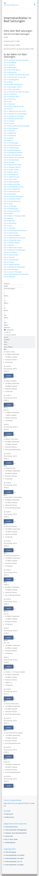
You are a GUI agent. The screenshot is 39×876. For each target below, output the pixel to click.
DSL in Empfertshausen (12, 191)
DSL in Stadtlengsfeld (11, 80)
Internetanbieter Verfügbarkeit (16, 830)
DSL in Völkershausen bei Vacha (15, 111)
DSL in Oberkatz (9, 257)
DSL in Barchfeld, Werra (12, 70)
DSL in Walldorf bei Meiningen (14, 267)
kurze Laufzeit (11, 335)
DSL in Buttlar (8, 218)
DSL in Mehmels (9, 221)
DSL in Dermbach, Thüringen (14, 116)
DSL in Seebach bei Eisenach (14, 157)
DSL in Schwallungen (11, 143)
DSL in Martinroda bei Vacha (14, 106)
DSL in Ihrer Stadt (11, 839)
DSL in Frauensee (10, 99)
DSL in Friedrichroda (11, 255)
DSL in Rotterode (9, 277)
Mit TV (8, 332)
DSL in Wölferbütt (10, 133)
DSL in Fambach (9, 121)
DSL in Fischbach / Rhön (12, 199)
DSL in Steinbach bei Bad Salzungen (16, 92)
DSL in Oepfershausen (11, 177)
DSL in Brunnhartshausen (13, 155)
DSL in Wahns (8, 213)
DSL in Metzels (9, 245)
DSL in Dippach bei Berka (12, 165)
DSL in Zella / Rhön (10, 179)
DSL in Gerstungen (10, 206)
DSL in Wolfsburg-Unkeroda (13, 118)
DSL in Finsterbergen (11, 269)
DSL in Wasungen (10, 194)
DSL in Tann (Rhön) (10, 252)
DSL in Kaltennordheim (12, 211)
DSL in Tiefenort (9, 65)
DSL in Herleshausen (11, 233)
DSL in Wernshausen (11, 128)
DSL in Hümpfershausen (12, 150)
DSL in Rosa (8, 101)
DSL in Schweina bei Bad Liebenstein (16, 75)
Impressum (9, 814)
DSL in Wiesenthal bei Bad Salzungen (17, 126)
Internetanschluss (11, 827)
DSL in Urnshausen (10, 94)
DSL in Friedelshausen (11, 148)
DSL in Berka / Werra (11, 172)
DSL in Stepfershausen (12, 264)
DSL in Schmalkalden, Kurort (14, 187)
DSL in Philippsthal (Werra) (13, 152)
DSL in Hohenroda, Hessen (13, 248)
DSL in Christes (9, 262)
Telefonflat (10, 330)
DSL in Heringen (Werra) (12, 167)
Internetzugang (10, 852)
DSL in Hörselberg (10, 223)
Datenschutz (9, 817)
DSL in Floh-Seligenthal (12, 189)
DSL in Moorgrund (10, 72)
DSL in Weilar (8, 82)
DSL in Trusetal (9, 123)
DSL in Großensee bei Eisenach (14, 238)
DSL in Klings (8, 204)
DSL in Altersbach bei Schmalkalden (16, 274)
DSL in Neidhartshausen (12, 145)
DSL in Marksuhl (9, 104)
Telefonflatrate (10, 842)
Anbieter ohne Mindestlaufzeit (16, 833)
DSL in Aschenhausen (11, 260)
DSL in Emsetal (9, 162)
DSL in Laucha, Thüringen (13, 272)
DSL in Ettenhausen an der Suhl (15, 77)
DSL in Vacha (8, 140)
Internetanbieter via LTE (13, 862)
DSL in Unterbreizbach (11, 160)
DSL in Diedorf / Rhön (11, 170)
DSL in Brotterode (10, 136)
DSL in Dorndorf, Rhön (11, 97)
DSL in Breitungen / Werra (13, 87)
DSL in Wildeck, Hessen (12, 243)
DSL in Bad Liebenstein (12, 89)
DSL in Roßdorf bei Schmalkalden (15, 114)
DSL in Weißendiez (10, 67)
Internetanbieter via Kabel (14, 865)
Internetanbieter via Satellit (14, 855)
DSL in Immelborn (10, 63)
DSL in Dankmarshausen (12, 201)
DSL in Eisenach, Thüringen (13, 196)
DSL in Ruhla (8, 109)
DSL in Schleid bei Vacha (12, 240)
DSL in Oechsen (9, 131)
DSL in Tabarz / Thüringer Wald (14, 216)
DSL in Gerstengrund (11, 174)
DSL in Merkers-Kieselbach (13, 84)
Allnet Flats (9, 836)
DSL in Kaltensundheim (12, 235)
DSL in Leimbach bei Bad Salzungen (16, 60)
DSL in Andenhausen (11, 209)
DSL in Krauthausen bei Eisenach (15, 230)
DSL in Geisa (8, 226)
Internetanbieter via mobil (14, 858)
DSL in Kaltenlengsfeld (11, 182)
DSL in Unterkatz (9, 228)
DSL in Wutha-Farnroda (12, 184)
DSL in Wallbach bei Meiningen (14, 250)
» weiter (8, 376)
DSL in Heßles (8, 138)
